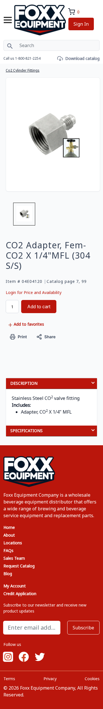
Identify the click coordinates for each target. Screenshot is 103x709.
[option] (24, 216)
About (9, 535)
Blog (7, 573)
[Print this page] (18, 336)
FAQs (8, 550)
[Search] (9, 45)
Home (9, 527)
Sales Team (14, 558)
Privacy (50, 678)
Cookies (92, 678)
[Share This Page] (46, 336)
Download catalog (82, 58)
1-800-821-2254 (28, 58)
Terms (9, 678)
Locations (12, 542)
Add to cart (38, 306)
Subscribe (83, 628)
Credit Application (19, 593)
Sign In (81, 24)
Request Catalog (19, 566)
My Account (14, 586)
